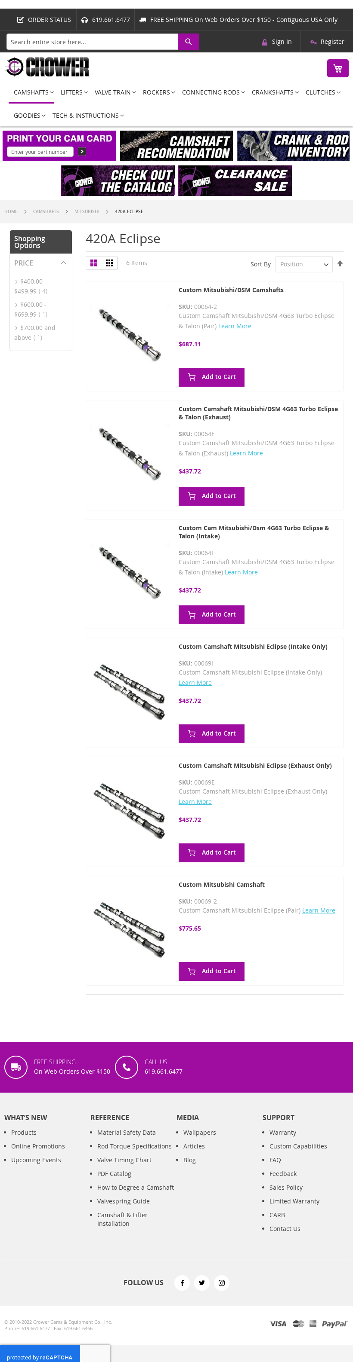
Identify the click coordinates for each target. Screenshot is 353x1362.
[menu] (176, 103)
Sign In (282, 41)
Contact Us (284, 1229)
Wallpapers (199, 1132)
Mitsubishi (87, 211)
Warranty (282, 1132)
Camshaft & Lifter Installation (122, 1219)
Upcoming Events (36, 1160)
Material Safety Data (126, 1132)
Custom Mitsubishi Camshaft (222, 884)
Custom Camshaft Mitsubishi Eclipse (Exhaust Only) (255, 765)
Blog (189, 1160)
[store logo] (47, 67)
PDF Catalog (114, 1174)
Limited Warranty (294, 1201)
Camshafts (46, 211)
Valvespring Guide (123, 1201)
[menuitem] (31, 93)
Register (332, 41)
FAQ (275, 1160)
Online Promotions (38, 1146)
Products (24, 1132)
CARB (277, 1215)
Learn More (234, 326)
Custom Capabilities (298, 1146)
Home (11, 211)
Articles (194, 1146)
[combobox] (102, 42)
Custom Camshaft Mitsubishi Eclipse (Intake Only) (253, 646)
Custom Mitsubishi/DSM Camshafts (231, 290)
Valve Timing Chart (124, 1160)
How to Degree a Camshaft (135, 1187)
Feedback (283, 1174)
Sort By (261, 264)
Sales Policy (286, 1187)
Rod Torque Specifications (134, 1146)
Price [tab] (23, 263)
